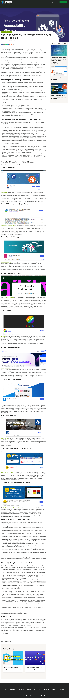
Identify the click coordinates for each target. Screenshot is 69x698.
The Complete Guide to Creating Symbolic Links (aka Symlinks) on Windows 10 (58, 60)
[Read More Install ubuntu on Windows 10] (59, 71)
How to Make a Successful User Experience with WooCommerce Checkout (11, 640)
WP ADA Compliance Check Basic (8, 225)
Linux (35, 6)
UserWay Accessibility (5, 368)
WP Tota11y (3, 336)
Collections (21, 6)
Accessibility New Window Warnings (8, 472)
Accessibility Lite (4, 438)
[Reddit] (11, 44)
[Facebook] (2, 44)
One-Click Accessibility (6, 404)
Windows (55, 6)
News (40, 6)
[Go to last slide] (4, 662)
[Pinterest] (9, 44)
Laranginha (3, 40)
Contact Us (63, 2)
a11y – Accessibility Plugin (8, 297)
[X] (13, 44)
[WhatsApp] (6, 44)
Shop (52, 2)
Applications (11, 6)
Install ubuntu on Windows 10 (56, 78)
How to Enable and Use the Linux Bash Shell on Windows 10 (58, 97)
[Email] (4, 44)
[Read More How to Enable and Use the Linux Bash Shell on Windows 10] (59, 88)
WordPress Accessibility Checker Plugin (11, 507)
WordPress (64, 6)
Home (4, 6)
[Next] (43, 662)
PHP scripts (48, 6)
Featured (29, 6)
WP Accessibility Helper (6, 262)
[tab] (53, 43)
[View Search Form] (42, 2)
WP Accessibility (4, 192)
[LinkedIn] (8, 44)
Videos (55, 2)
